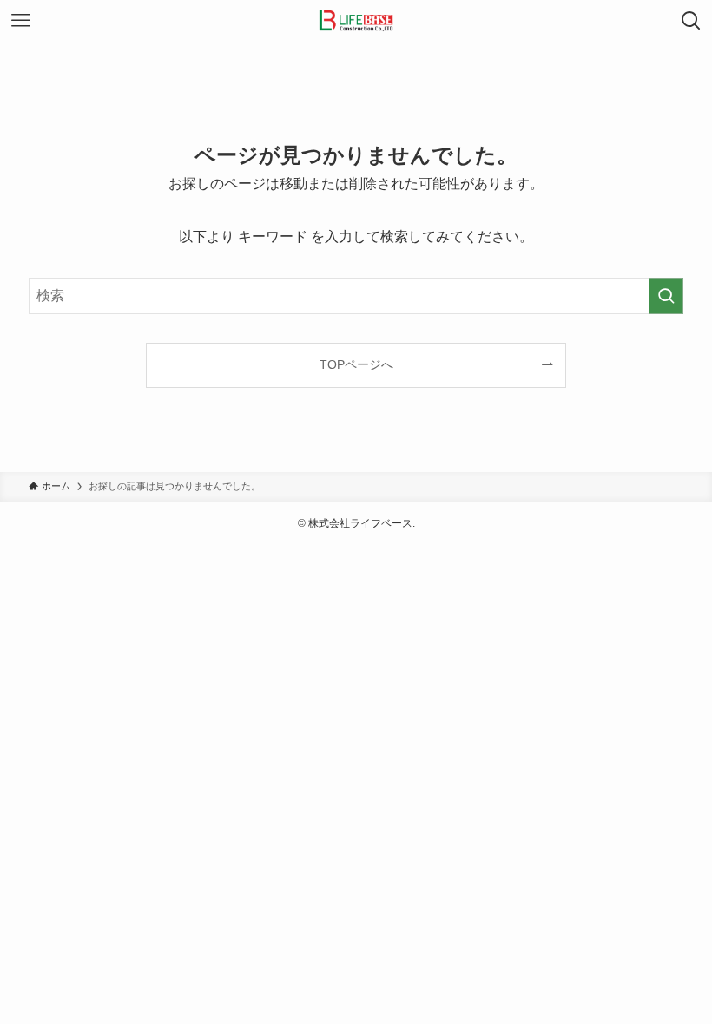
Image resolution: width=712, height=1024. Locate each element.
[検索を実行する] (666, 296)
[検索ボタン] (691, 21)
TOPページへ (356, 364)
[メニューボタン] (21, 21)
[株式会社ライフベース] (356, 21)
